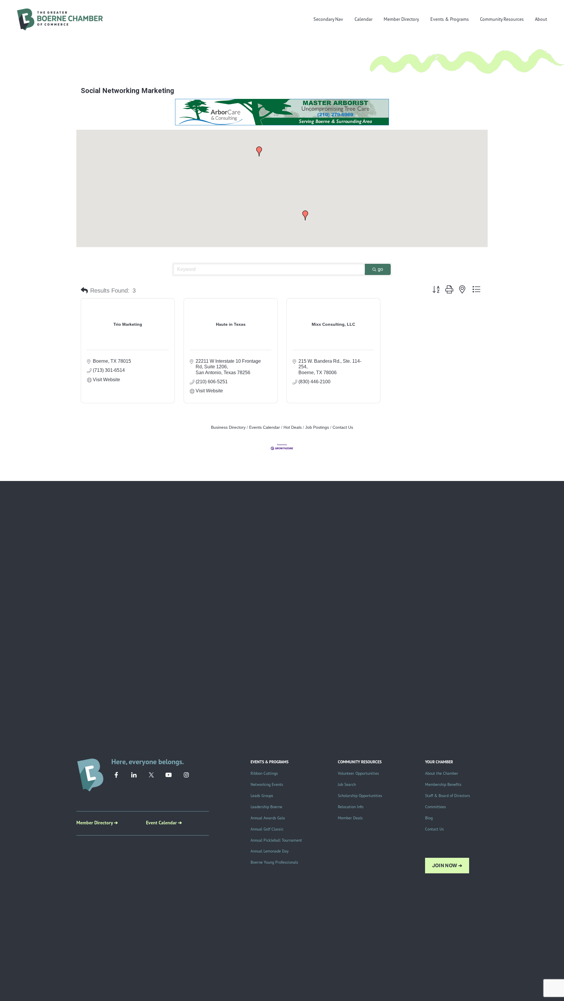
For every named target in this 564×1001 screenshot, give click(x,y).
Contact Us (343, 427)
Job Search (347, 784)
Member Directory (401, 19)
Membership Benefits (443, 784)
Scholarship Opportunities (360, 795)
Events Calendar (264, 427)
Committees (435, 806)
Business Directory (228, 427)
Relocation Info (350, 806)
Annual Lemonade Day (269, 850)
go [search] (380, 269)
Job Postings (317, 427)
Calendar (363, 19)
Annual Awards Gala (268, 817)
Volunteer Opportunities (358, 773)
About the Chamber (441, 773)
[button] (305, 215)
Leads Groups (262, 795)
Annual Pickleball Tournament (276, 840)
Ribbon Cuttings (264, 773)
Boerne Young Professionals (274, 862)
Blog (429, 817)
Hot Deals (292, 427)
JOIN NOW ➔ (447, 865)
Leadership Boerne (266, 806)
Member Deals (350, 817)
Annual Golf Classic (267, 828)
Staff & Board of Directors (447, 795)
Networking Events (267, 784)
